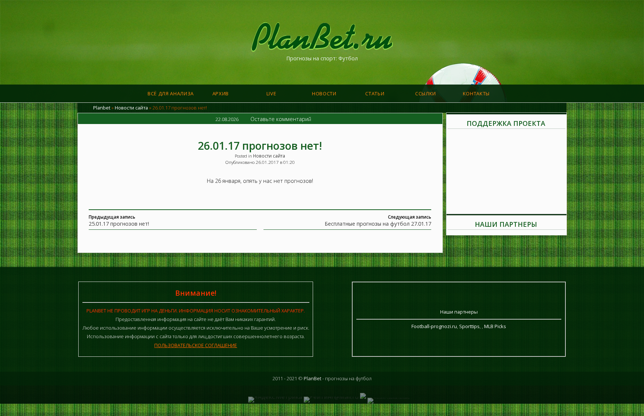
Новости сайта (131, 107)
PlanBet (312, 378)
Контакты (476, 93)
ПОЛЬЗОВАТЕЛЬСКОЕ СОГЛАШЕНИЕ (195, 345)
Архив (220, 93)
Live (271, 93)
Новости (324, 93)
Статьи (374, 93)
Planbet (101, 107)
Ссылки (425, 93)
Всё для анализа (171, 93)
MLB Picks (495, 326)
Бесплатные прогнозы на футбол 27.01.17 (378, 223)
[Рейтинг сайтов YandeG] (388, 398)
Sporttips (469, 326)
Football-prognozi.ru (434, 326)
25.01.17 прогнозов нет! (119, 223)
